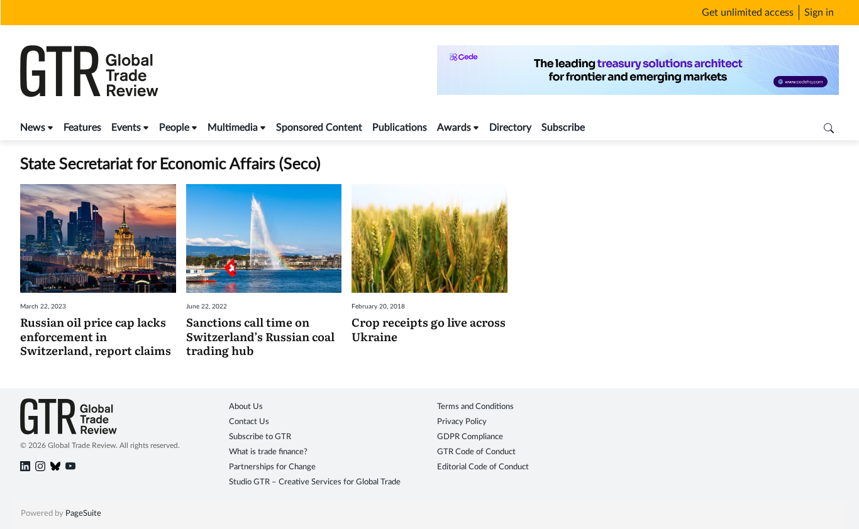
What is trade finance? (268, 452)
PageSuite (83, 514)
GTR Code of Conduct (476, 452)
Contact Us (249, 422)
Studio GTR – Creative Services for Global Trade (315, 482)
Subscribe (563, 128)
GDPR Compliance (470, 437)
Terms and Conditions (475, 407)
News (32, 128)
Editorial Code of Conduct (483, 467)
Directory (510, 128)
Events (126, 128)
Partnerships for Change (272, 467)
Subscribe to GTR (260, 437)
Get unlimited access (748, 13)
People (174, 128)
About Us (246, 407)
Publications (399, 128)
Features (82, 128)
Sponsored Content (319, 128)
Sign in (819, 13)
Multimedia (233, 128)
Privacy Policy (462, 422)
